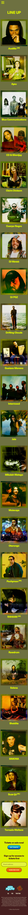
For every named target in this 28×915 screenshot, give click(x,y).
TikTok (18, 893)
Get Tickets (14, 847)
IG (8, 893)
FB (12, 893)
